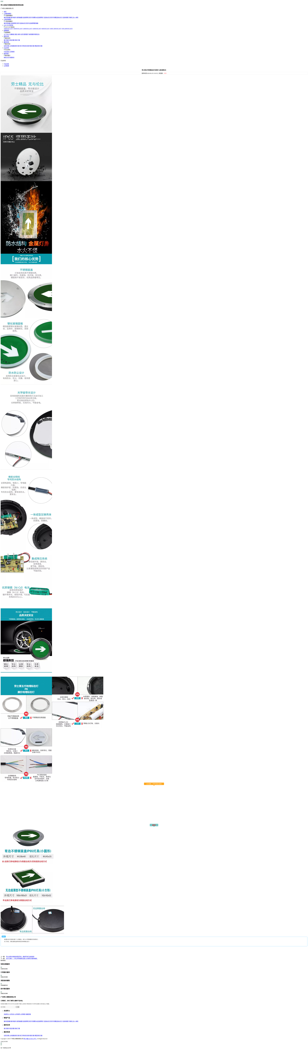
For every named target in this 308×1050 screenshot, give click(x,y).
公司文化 (11, 1014)
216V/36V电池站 (8, 25)
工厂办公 (6, 34)
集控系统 (6, 42)
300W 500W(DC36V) (56, 28)
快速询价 (11, 57)
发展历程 (28, 1014)
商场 (19, 34)
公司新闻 (11, 51)
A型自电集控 (7, 19)
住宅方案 (6, 46)
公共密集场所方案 (14, 46)
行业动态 (6, 51)
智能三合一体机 (73, 17)
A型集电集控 (7, 13)
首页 (5, 11)
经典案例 (6, 30)
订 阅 (17, 1007)
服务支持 (6, 36)
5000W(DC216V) (8, 28)
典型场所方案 (38, 46)
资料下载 (17, 40)
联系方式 (6, 57)
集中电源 (13, 17)
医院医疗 (26, 34)
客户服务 (6, 40)
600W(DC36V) (46, 28)
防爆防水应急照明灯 (38, 17)
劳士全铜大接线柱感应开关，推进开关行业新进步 (20, 956)
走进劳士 (6, 1014)
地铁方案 (31, 46)
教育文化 (36, 34)
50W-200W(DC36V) (67, 28)
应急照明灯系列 (27, 17)
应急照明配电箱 (33, 23)
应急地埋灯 (66, 17)
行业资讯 (6, 47)
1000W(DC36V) (37, 28)
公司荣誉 (22, 1014)
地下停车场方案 (24, 46)
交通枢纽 (11, 34)
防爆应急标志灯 (57, 17)
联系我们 (6, 53)
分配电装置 (19, 17)
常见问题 (11, 40)
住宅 (22, 34)
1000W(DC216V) (27, 28)
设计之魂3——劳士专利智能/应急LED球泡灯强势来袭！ (22, 958)
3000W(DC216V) (18, 28)
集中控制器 (7, 17)
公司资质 (17, 1014)
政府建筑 (31, 34)
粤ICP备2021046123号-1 (30, 1038)
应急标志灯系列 (48, 17)
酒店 (16, 34)
